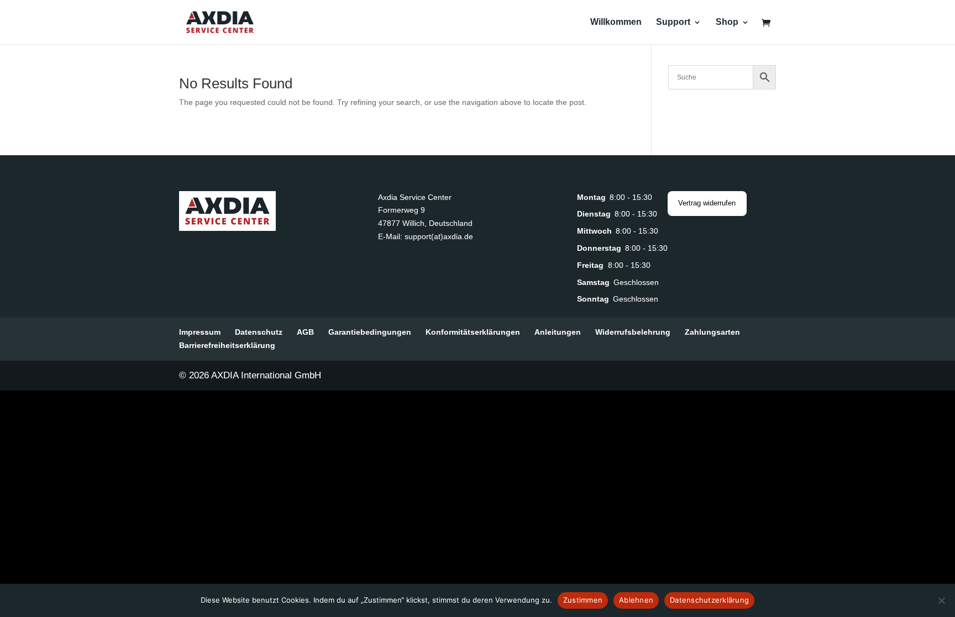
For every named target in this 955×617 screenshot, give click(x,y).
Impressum (200, 332)
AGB (305, 332)
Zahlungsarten (712, 332)
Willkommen (616, 22)
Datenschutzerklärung (709, 599)
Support (673, 22)
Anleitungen (557, 332)
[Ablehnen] (941, 600)
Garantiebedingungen (369, 332)
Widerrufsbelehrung (632, 332)
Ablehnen (636, 599)
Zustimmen (582, 599)
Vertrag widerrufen (707, 203)
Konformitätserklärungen (473, 332)
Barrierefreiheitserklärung (227, 345)
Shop (727, 22)
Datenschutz (258, 332)
